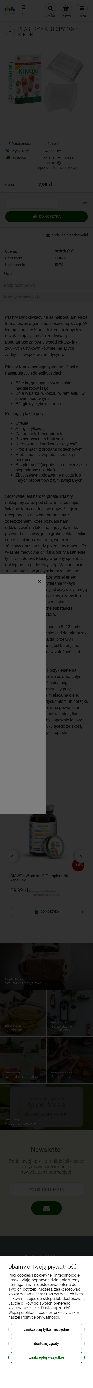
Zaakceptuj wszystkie (46, 1357)
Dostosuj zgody (46, 1343)
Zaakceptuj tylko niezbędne (46, 1329)
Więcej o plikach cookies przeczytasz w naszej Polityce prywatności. (44, 1315)
